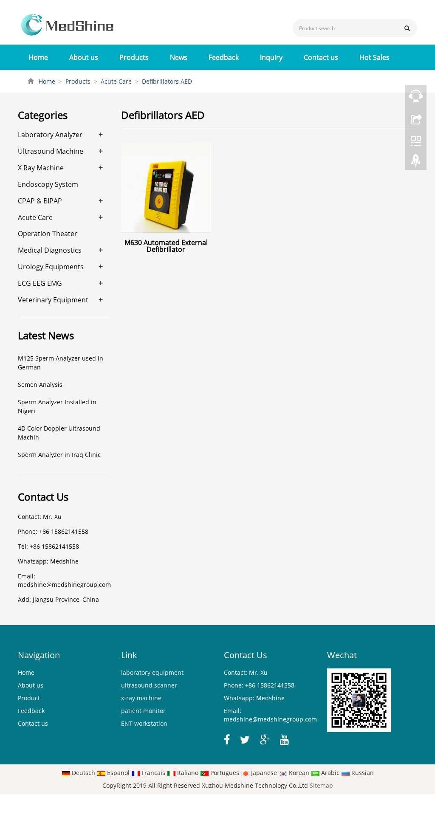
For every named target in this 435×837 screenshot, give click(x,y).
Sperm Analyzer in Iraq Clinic (59, 455)
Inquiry (271, 57)
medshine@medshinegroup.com (64, 585)
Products (134, 57)
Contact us (321, 57)
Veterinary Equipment (53, 299)
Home (38, 57)
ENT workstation (144, 723)
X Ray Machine (41, 167)
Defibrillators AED (166, 81)
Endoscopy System (48, 184)
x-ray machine (141, 698)
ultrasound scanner (149, 685)
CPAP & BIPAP (40, 201)
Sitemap (321, 785)
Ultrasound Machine (50, 151)
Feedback (224, 57)
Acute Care (116, 81)
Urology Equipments (51, 266)
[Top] (416, 162)
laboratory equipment (152, 672)
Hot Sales (374, 57)
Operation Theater (47, 233)
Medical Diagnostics (50, 250)
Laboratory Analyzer (50, 134)
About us (83, 57)
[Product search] (407, 28)
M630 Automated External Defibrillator (166, 246)
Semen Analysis (40, 384)
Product (29, 698)
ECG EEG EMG (40, 283)
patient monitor (143, 711)
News (178, 57)
